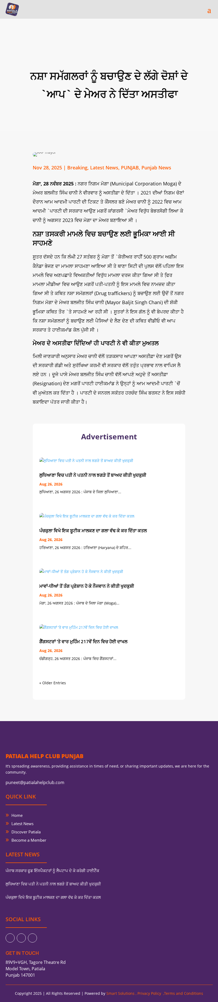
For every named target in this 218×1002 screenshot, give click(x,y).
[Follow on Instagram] (32, 938)
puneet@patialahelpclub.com (35, 782)
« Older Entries (52, 682)
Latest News (104, 167)
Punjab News (156, 167)
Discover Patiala (26, 831)
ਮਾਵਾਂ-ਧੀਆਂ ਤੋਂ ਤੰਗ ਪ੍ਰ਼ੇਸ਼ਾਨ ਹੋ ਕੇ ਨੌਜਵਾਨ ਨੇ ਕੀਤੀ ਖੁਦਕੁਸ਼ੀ (86, 586)
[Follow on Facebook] (10, 938)
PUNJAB (130, 167)
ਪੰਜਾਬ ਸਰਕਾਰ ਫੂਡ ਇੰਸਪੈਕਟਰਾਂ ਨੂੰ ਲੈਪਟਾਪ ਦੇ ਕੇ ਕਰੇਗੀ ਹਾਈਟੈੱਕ (52, 870)
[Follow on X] (21, 938)
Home (17, 815)
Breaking (77, 167)
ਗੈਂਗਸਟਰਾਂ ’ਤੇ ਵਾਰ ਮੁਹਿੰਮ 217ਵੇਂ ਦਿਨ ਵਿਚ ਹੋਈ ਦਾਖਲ (83, 641)
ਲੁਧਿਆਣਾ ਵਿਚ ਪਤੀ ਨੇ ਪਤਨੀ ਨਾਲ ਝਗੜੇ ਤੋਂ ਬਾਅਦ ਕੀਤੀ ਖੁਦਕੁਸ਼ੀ (92, 475)
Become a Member (28, 840)
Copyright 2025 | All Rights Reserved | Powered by (75, 993)
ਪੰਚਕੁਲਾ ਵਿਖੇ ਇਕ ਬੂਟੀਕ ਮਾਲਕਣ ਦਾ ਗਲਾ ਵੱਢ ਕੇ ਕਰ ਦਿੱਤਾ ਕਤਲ (93, 530)
